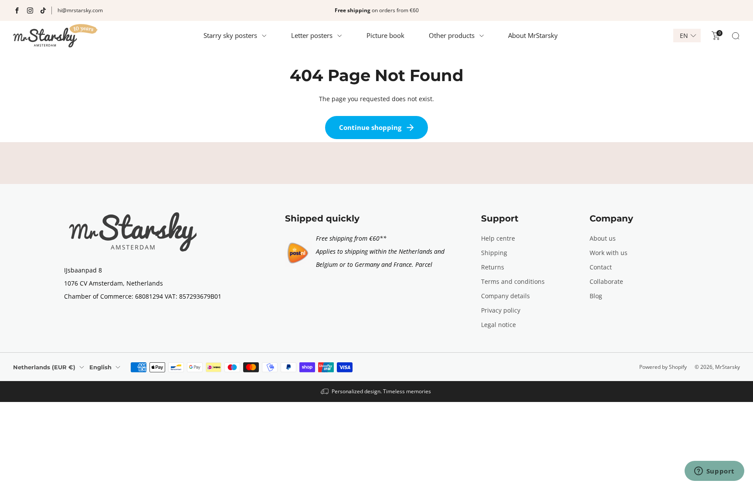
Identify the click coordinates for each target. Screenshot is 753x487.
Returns (492, 267)
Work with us (609, 253)
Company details (505, 296)
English (100, 367)
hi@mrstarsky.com (80, 10)
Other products (452, 35)
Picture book (385, 35)
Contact (601, 267)
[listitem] (376, 10)
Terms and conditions (513, 281)
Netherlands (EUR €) (44, 367)
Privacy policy (500, 310)
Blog (596, 296)
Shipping (494, 253)
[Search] (735, 35)
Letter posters (311, 35)
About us (603, 238)
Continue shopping (370, 127)
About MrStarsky (533, 35)
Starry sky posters (230, 35)
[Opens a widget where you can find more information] (714, 472)
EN (684, 36)
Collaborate (606, 281)
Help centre (498, 238)
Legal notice (498, 324)
